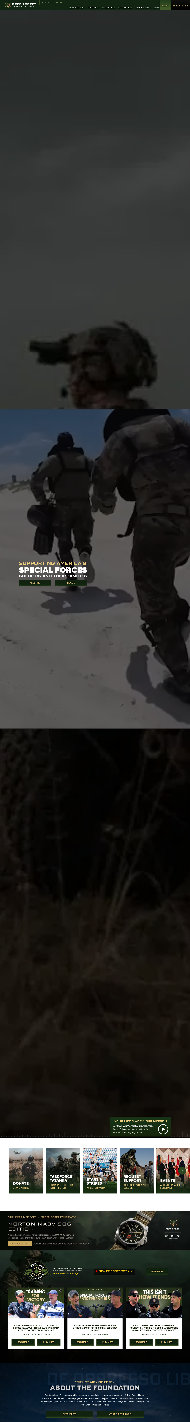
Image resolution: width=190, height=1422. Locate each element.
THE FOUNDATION (75, 8)
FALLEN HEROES (125, 8)
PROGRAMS (93, 8)
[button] (163, 1129)
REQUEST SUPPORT (180, 6)
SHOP (156, 8)
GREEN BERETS (108, 8)
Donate (164, 6)
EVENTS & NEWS (143, 8)
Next (182, 1171)
